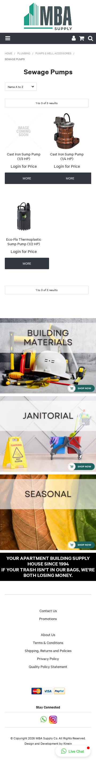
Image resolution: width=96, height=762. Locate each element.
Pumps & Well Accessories (53, 53)
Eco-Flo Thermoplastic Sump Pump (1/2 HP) (23, 241)
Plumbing (23, 53)
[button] (73, 751)
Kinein (67, 743)
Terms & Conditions (48, 642)
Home (8, 53)
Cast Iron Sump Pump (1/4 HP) (67, 156)
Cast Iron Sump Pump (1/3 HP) (24, 156)
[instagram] (53, 719)
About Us (48, 634)
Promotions (48, 618)
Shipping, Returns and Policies (48, 650)
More (27, 178)
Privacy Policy (48, 658)
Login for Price (24, 166)
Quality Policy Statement (48, 666)
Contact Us (48, 610)
